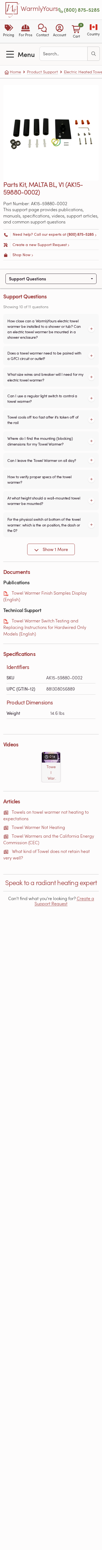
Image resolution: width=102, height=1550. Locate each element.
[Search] (93, 54)
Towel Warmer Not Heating (38, 827)
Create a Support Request (64, 900)
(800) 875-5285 (82, 10)
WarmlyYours (39, 8)
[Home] (12, 9)
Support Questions (27, 279)
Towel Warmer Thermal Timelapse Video (51, 772)
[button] (42, 31)
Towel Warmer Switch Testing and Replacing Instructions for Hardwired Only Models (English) (44, 627)
